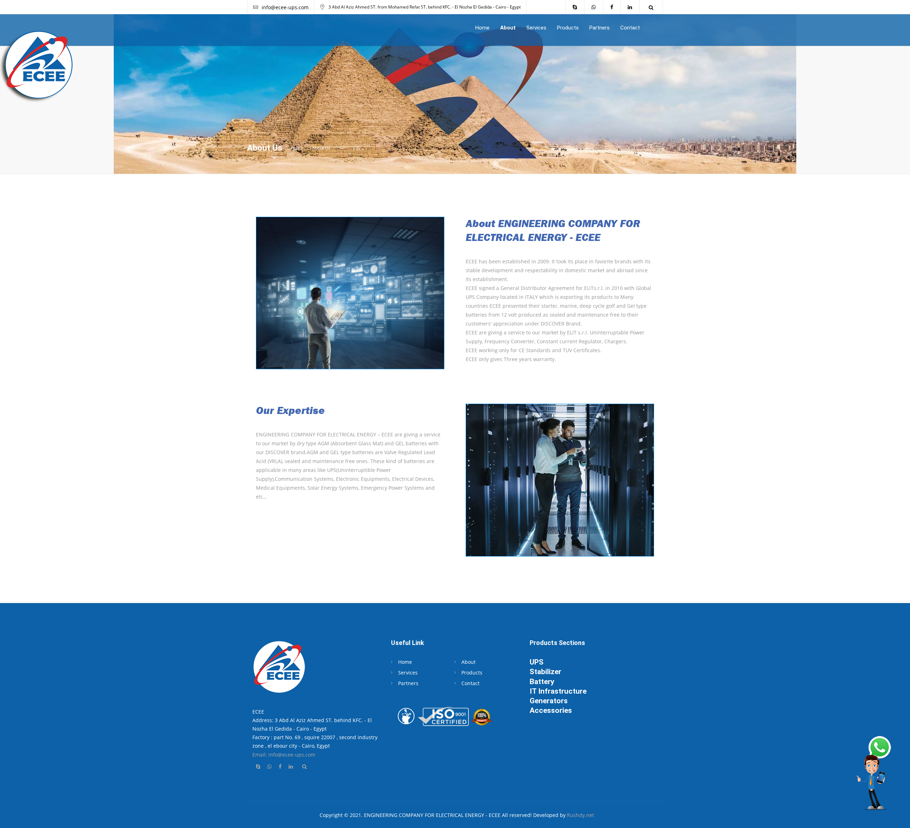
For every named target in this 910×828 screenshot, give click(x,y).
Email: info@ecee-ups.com (283, 754)
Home (482, 28)
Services (536, 28)
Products (568, 28)
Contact (630, 28)
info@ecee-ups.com (285, 7)
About (508, 28)
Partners (599, 28)
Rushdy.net (580, 815)
